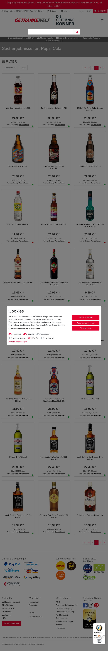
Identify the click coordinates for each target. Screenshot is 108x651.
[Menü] (103, 624)
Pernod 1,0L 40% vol (18, 457)
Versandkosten (24, 125)
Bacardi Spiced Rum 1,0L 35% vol (18, 282)
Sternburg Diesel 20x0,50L (90, 166)
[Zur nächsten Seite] (104, 68)
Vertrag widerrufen (11, 623)
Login (81, 11)
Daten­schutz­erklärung (19, 329)
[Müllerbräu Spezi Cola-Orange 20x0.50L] (90, 89)
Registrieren (34, 602)
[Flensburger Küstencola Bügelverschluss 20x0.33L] (54, 380)
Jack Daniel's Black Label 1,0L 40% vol (90, 458)
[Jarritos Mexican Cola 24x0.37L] (54, 89)
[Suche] (77, 32)
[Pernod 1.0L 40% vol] (18, 438)
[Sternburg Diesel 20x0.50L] (90, 147)
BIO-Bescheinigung (64, 608)
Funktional (49, 338)
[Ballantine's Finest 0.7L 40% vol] (90, 496)
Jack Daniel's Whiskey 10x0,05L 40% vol (54, 458)
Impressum (60, 628)
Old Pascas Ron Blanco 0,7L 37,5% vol (90, 283)
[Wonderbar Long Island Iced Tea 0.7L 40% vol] (90, 206)
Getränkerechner (36, 616)
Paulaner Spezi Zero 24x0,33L (54, 224)
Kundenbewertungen (64, 621)
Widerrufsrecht (8, 608)
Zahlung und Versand (11, 602)
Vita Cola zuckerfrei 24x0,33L (18, 108)
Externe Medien (19, 338)
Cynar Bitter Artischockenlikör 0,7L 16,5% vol (54, 283)
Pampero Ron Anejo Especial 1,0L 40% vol (54, 516)
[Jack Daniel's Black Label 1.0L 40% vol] (90, 438)
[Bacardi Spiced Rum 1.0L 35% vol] (18, 264)
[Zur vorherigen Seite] (89, 68)
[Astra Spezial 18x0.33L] (18, 147)
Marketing (45, 334)
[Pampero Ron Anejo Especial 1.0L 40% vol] (54, 496)
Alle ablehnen (85, 328)
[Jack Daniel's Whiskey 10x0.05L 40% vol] (54, 438)
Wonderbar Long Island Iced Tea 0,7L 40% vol (90, 225)
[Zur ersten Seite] (85, 68)
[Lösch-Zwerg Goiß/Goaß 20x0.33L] (54, 147)
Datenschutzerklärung (65, 612)
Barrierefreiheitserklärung (66, 605)
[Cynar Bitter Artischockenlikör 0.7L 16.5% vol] (54, 264)
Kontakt (59, 624)
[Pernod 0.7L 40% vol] (90, 380)
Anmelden (33, 605)
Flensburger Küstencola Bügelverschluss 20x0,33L (54, 400)
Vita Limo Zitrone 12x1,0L (18, 224)
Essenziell (17, 334)
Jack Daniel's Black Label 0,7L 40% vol (18, 516)
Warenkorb (6, 612)
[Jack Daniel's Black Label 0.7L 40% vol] (18, 496)
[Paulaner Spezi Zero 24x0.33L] (54, 206)
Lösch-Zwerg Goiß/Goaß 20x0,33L (54, 167)
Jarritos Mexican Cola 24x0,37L (54, 108)
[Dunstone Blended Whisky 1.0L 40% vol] (18, 380)
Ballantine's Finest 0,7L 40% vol (90, 515)
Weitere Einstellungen (18, 342)
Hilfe (4, 618)
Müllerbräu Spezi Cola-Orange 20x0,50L (90, 109)
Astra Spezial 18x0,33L (18, 166)
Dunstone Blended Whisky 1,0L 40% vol (18, 400)
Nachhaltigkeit (62, 615)
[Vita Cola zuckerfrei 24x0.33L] (18, 89)
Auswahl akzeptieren (85, 323)
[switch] (99, 641)
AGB (58, 602)
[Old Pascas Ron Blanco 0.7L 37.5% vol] (90, 264)
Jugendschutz (62, 618)
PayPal (35, 338)
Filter (11, 61)
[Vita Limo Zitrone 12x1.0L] (18, 206)
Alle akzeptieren (85, 317)
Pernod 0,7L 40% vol (90, 399)
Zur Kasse (6, 615)
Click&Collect (7, 605)
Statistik (31, 334)
